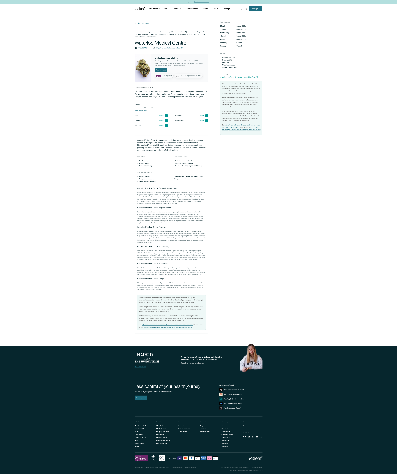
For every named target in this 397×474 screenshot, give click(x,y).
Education (203, 429)
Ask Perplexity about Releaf (234, 399)
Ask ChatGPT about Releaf (234, 390)
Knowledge (225, 9)
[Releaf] (140, 8)
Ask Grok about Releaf (232, 408)
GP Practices (182, 431)
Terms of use (139, 467)
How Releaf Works (141, 426)
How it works (153, 9)
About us (204, 9)
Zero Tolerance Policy (162, 467)
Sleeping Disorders (162, 431)
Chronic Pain (160, 426)
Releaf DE (224, 446)
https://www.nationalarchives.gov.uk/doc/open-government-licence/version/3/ (167, 325)
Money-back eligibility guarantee (203, 2)
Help (136, 440)
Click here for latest (141, 110)
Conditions (177, 9)
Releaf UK (224, 443)
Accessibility (225, 437)
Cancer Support (161, 443)
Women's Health (161, 437)
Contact (137, 446)
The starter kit (139, 429)
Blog (201, 426)
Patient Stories (192, 9)
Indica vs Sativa (205, 431)
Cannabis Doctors (227, 434)
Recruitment (225, 431)
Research (181, 426)
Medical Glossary (184, 429)
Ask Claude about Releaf (233, 394)
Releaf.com (225, 440)
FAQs (216, 9)
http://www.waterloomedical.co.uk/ (169, 48)
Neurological (160, 434)
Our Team (224, 429)
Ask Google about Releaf (233, 403)
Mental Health (161, 429)
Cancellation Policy (190, 467)
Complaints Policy (176, 467)
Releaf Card (139, 434)
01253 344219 (143, 48)
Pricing (166, 9)
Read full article (140, 367)
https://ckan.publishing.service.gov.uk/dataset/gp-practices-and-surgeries (168, 327)
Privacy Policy (149, 467)
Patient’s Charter (140, 437)
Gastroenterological (163, 440)
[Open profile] (246, 8)
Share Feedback (140, 443)
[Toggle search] (240, 8)
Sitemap (246, 426)
